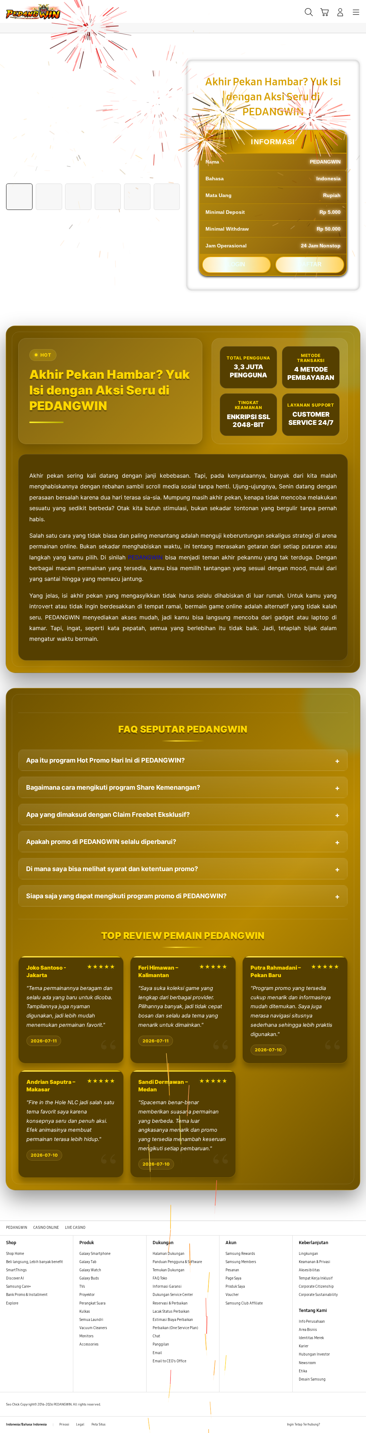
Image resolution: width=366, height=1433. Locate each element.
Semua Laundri (91, 1320)
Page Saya (233, 1278)
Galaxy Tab (88, 1262)
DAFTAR (310, 264)
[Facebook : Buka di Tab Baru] (327, 1425)
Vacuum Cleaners (93, 1328)
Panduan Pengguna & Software (177, 1262)
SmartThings (16, 1270)
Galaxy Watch (90, 1270)
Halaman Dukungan (168, 1254)
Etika (303, 1371)
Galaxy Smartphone (94, 1254)
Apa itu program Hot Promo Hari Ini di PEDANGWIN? (105, 760)
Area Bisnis (308, 1330)
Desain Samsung (312, 1379)
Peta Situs (98, 1424)
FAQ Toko (160, 1278)
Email (157, 1353)
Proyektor (87, 1295)
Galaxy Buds (89, 1278)
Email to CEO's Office (170, 1361)
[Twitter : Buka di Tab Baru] (337, 1425)
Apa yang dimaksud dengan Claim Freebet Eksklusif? (108, 814)
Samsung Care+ (18, 1286)
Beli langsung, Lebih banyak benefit (34, 1262)
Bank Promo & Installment (27, 1295)
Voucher (232, 1295)
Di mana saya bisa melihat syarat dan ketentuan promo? (112, 869)
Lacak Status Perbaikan (171, 1311)
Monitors (86, 1336)
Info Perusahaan (312, 1321)
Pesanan (233, 1270)
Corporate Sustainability (318, 1295)
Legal (80, 1424)
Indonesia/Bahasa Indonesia (26, 1424)
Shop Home (15, 1254)
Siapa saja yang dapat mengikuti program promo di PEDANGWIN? (126, 896)
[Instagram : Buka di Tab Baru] (347, 1425)
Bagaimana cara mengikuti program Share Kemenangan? (113, 787)
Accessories (89, 1344)
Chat (156, 1336)
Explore (12, 1303)
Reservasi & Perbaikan (170, 1303)
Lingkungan (308, 1254)
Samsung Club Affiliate (244, 1303)
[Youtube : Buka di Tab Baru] (357, 1425)
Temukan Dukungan (168, 1270)
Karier (303, 1346)
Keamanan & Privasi (314, 1262)
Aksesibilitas (309, 1270)
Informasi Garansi (167, 1286)
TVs (82, 1286)
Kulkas (84, 1311)
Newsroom (308, 1363)
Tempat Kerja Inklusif (316, 1278)
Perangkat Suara (92, 1303)
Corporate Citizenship (317, 1286)
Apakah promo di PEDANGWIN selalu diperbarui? (101, 841)
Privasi (64, 1424)
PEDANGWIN (145, 557)
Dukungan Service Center (173, 1295)
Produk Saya (235, 1286)
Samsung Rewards (240, 1254)
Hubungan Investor (314, 1354)
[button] (324, 12)
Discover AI (15, 1278)
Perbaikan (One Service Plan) (175, 1328)
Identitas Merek (311, 1338)
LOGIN (236, 264)
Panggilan (161, 1344)
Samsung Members (241, 1262)
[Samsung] (22, 11)
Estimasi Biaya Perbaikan (173, 1320)
